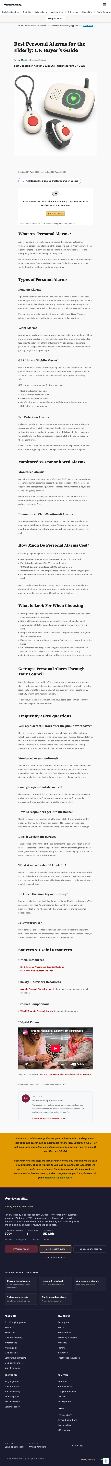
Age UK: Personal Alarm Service (35, 989)
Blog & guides (12, 1381)
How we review (12, 1401)
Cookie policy (64, 1425)
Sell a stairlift (65, 1332)
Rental (61, 1327)
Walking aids (11, 1347)
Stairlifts (27, 12)
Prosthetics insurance (69, 1358)
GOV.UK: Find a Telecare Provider (36, 971)
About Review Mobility (55, 1119)
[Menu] (105, 4)
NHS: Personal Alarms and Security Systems (42, 967)
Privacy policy (65, 1415)
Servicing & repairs (67, 1337)
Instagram (21, 1239)
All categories (12, 1396)
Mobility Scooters (10, 12)
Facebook (9, 1239)
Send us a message (15, 1447)
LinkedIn (47, 1239)
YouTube (36, 1239)
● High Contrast (55, 18)
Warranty (62, 1342)
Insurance (63, 1352)
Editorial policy (38, 1119)
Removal (62, 1347)
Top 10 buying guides (15, 1322)
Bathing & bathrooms (15, 1358)
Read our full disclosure (58, 1177)
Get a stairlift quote (55, 1249)
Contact (62, 1396)
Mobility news (12, 1386)
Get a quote (63, 1322)
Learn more (88, 26)
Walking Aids (57, 12)
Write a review (21, 1249)
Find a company (13, 1391)
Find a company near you (90, 1249)
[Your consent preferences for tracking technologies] (106, 1461)
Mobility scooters (13, 1337)
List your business (55, 1257)
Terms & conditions (67, 1420)
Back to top (77, 1445)
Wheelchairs (41, 12)
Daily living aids (13, 1368)
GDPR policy (64, 1430)
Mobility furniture (14, 1363)
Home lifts (10, 1332)
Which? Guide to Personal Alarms (36, 1011)
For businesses (65, 1386)
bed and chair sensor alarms (53, 1074)
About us (62, 1381)
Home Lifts (87, 12)
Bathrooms (73, 12)
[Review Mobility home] (16, 1198)
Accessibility (64, 1401)
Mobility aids (11, 1352)
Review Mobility (21, 60)
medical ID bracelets (81, 1074)
